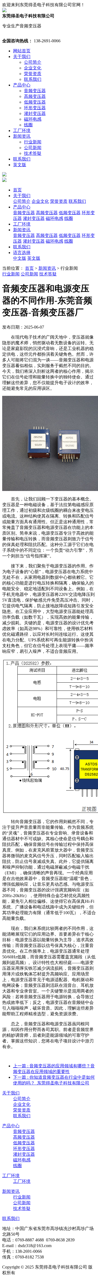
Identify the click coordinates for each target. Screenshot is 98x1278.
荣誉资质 (32, 73)
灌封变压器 (35, 113)
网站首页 (21, 51)
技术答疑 (32, 153)
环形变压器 (35, 107)
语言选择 (21, 252)
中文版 (19, 258)
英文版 (19, 164)
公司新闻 (32, 147)
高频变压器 (35, 96)
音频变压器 (35, 90)
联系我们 (32, 79)
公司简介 (32, 62)
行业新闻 (32, 142)
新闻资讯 (21, 136)
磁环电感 (32, 119)
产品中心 (21, 85)
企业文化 (32, 68)
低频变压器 (35, 102)
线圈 (28, 125)
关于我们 (21, 56)
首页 (17, 190)
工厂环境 (21, 130)
